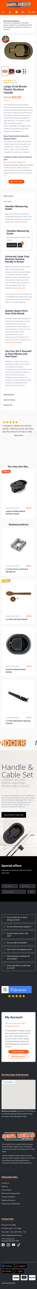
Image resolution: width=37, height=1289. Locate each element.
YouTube (8, 1271)
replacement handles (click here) (15, 165)
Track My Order (18, 1052)
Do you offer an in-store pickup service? (17, 918)
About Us (4, 1186)
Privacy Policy (6, 1190)
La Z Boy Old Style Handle (17, 619)
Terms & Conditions (8, 1197)
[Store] (16, 12)
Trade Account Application (10, 1204)
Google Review (18, 989)
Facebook (8, 1266)
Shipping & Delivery (8, 1200)
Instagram (21, 1266)
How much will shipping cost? (19, 949)
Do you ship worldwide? (17, 943)
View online (12, 245)
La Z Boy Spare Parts (13, 566)
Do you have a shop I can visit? (17, 934)
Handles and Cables (10, 82)
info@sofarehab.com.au (14, 1235)
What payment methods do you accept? (18, 957)
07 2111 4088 (11, 1225)
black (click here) (19, 288)
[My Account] (9, 12)
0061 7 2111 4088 (15, 1228)
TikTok (20, 1271)
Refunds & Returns (18, 1056)
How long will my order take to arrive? (18, 966)
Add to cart (18, 181)
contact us (18, 222)
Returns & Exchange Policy (10, 1193)
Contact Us (5, 1183)
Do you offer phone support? (19, 927)
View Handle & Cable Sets (13, 815)
